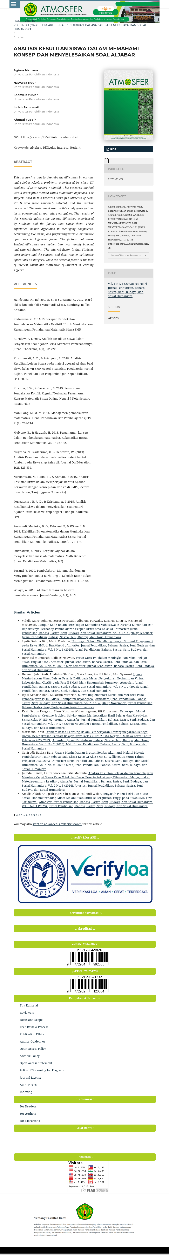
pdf (112, 149)
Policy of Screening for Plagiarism (43, 1070)
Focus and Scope (31, 1020)
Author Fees (28, 1085)
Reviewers (27, 1013)
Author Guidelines (32, 1041)
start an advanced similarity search (57, 824)
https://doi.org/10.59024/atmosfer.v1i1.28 (49, 137)
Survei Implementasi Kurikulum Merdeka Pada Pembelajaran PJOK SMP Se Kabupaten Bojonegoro (83, 697)
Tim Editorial (29, 1005)
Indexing (26, 1092)
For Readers (28, 1106)
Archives (32, 20)
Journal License (30, 1077)
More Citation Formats (126, 255)
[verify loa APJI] (85, 905)
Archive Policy (30, 1056)
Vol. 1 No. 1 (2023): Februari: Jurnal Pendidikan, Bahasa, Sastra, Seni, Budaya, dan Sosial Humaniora (80, 27)
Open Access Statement (36, 1063)
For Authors (28, 1113)
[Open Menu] (13, 4)
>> (40, 815)
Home (18, 20)
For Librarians (30, 1121)
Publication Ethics (32, 1034)
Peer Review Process (34, 1027)
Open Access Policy (33, 1049)
